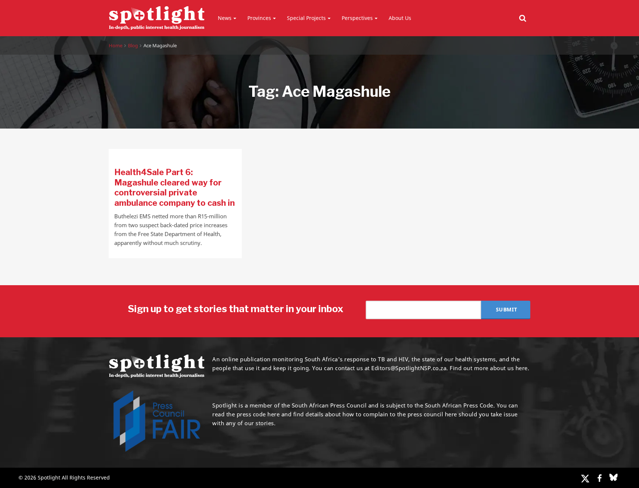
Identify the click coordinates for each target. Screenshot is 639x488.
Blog (133, 45)
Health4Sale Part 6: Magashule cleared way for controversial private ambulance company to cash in (174, 187)
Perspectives (357, 17)
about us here (509, 368)
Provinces (259, 17)
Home (115, 45)
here (273, 414)
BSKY (613, 477)
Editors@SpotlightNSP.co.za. (409, 368)
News (224, 17)
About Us (400, 17)
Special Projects (306, 17)
